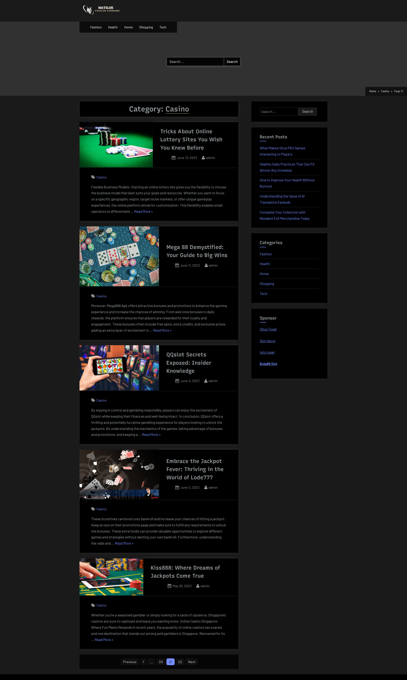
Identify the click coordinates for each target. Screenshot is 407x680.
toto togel (267, 352)
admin (210, 157)
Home (128, 27)
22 (180, 662)
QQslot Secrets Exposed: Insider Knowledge (188, 362)
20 (161, 662)
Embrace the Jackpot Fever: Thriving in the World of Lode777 (195, 469)
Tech (162, 27)
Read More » (143, 212)
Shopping (146, 27)
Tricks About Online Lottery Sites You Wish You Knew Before (191, 139)
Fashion (96, 27)
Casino (101, 177)
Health (112, 27)
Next (191, 662)
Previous (130, 662)
